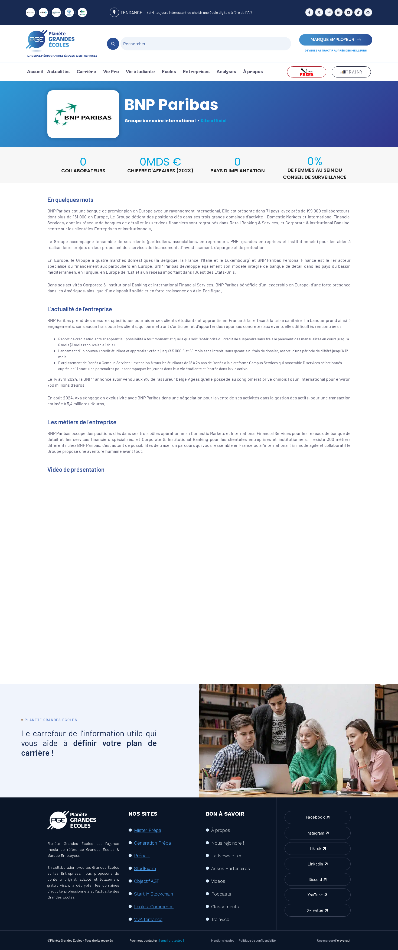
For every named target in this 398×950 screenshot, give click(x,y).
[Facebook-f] (309, 12)
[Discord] (368, 12)
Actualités (58, 72)
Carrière (86, 72)
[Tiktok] (358, 12)
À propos (253, 72)
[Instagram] (329, 12)
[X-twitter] (319, 12)
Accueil (35, 72)
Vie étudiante (140, 72)
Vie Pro (111, 72)
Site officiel (214, 121)
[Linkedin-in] (338, 12)
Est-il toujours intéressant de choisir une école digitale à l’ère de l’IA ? (199, 12)
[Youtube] (348, 12)
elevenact (343, 940)
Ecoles (169, 72)
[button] (59, 72)
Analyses (226, 72)
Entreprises (196, 72)
